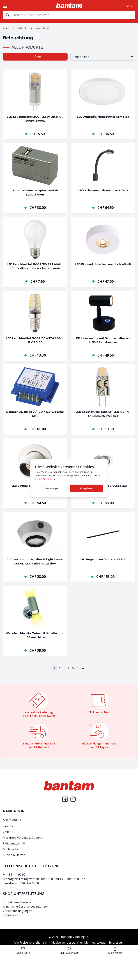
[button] (129, 6)
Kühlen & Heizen (14, 855)
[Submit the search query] (7, 15)
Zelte (6, 832)
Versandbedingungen (17, 911)
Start (6, 28)
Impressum (10, 915)
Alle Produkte (12, 820)
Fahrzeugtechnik (14, 843)
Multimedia (10, 849)
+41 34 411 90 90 (14, 875)
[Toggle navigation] (5, 6)
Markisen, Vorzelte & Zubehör (23, 838)
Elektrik (22, 28)
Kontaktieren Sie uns (17, 902)
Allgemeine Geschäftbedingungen (26, 906)
